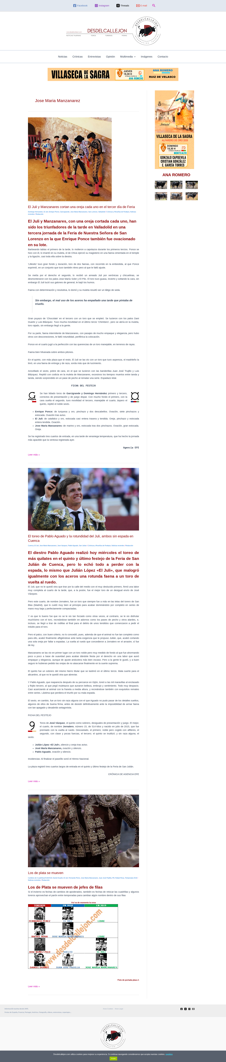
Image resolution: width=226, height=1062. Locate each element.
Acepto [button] (113, 1058)
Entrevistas (94, 56)
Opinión (110, 56)
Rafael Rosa (119, 878)
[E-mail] (193, 1009)
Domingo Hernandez (35, 212)
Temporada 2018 (131, 878)
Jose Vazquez (62, 546)
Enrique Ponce (54, 212)
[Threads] (185, 1009)
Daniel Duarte (58, 878)
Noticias (62, 56)
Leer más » (34, 454)
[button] (154, 5)
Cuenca (31, 546)
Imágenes (146, 56)
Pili (113, 878)
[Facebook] (181, 1009)
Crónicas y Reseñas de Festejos (117, 212)
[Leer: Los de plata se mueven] (83, 830)
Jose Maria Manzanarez (78, 212)
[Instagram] (189, 1009)
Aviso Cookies (108, 1009)
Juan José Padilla (105, 878)
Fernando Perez (74, 878)
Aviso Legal (119, 1009)
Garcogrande (65, 212)
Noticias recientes (118, 546)
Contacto (163, 56)
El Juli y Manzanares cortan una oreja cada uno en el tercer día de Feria (81, 207)
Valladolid (101, 212)
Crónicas (77, 56)
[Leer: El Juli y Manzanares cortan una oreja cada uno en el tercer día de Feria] (70, 159)
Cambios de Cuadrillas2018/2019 (40, 878)
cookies (169, 1054)
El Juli (46, 212)
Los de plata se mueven (45, 873)
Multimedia (126, 56)
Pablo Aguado (73, 546)
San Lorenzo (92, 212)
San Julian (83, 546)
